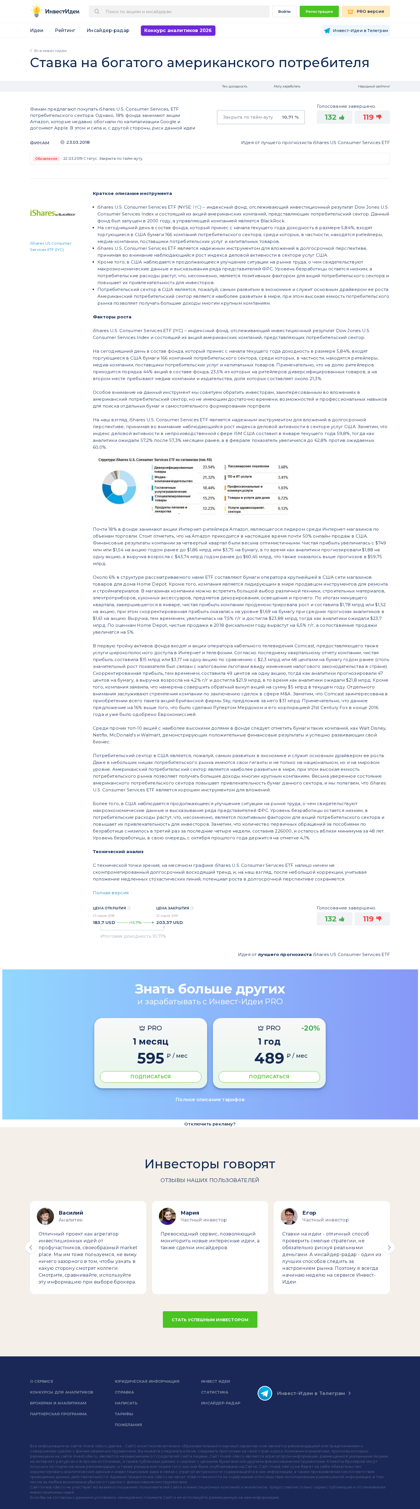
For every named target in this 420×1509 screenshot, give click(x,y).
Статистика (214, 1392)
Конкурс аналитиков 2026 (178, 30)
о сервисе (41, 1381)
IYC (196, 207)
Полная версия (111, 892)
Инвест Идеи (215, 1381)
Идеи (36, 30)
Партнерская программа (58, 1414)
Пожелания (128, 1424)
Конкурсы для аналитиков (61, 1392)
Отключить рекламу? (210, 1124)
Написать (126, 1403)
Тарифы (124, 1414)
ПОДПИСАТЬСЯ (150, 1076)
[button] (31, 1247)
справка (124, 1392)
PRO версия (370, 11)
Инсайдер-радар (108, 30)
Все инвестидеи (50, 50)
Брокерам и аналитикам (58, 1403)
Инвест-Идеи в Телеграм (311, 1393)
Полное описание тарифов (210, 1099)
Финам (39, 142)
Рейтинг (65, 30)
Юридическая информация (147, 1381)
